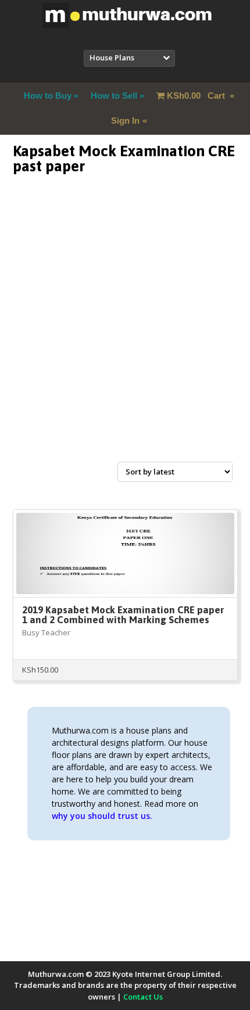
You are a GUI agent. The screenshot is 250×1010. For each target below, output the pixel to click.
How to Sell (114, 95)
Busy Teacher (46, 632)
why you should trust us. (102, 815)
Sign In (125, 120)
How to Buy (48, 95)
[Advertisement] (125, 332)
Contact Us (143, 996)
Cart (197, 95)
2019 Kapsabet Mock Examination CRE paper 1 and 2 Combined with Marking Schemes (123, 615)
